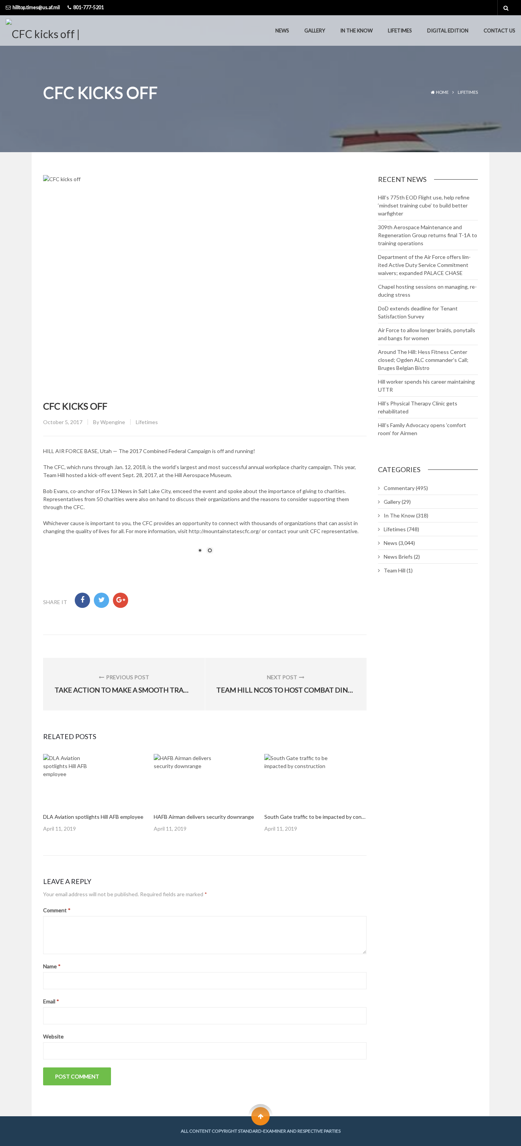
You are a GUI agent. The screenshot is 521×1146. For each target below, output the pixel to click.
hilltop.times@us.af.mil (36, 7)
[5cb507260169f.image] (193, 780)
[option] (94, 793)
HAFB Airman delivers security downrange (204, 816)
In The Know (356, 30)
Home (442, 92)
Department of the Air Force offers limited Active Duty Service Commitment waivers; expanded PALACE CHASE (424, 265)
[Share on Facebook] (82, 600)
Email (51, 1001)
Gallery (314, 30)
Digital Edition (447, 30)
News (282, 30)
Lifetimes (400, 30)
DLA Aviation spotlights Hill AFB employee (93, 816)
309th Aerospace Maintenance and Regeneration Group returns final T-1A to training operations (427, 235)
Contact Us (499, 30)
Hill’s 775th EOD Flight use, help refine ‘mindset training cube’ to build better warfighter (424, 205)
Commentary (399, 488)
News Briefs (398, 556)
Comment (57, 910)
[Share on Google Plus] (120, 600)
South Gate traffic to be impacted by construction (324, 816)
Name (52, 966)
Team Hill (394, 570)
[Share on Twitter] (101, 600)
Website (53, 1036)
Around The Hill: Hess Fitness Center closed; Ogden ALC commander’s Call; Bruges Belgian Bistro (423, 360)
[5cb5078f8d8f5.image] (69, 780)
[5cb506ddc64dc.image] (301, 780)
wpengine (112, 422)
